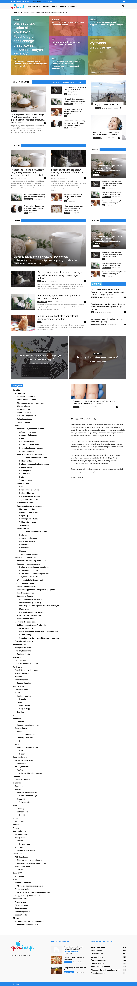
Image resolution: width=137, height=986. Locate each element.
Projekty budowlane (23, 651)
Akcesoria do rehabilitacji (27, 925)
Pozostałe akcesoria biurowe (31, 448)
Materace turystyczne (26, 850)
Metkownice (24, 609)
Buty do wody (24, 844)
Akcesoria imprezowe (24, 760)
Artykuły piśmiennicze (28, 435)
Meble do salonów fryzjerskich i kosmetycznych (38, 632)
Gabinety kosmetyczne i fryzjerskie (31, 625)
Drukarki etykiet (25, 461)
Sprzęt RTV (17, 873)
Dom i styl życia (21, 728)
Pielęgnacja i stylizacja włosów (27, 896)
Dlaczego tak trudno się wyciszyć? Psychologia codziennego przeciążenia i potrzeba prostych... (28, 117)
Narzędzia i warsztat (23, 648)
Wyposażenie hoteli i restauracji (30, 580)
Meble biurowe (23, 483)
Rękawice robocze (24, 419)
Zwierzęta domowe (25, 738)
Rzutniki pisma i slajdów (28, 519)
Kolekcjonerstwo (22, 767)
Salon (19, 702)
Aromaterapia (49, 6)
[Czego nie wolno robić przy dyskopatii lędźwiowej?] (56, 949)
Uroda (15, 879)
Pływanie (20, 841)
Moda (53, 58)
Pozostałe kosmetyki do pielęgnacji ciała (33, 892)
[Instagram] (120, 1)
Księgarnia (17, 783)
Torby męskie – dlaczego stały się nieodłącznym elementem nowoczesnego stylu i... (74, 123)
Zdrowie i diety (25, 802)
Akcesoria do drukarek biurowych (33, 458)
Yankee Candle (21, 915)
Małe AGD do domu (22, 867)
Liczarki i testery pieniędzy (30, 603)
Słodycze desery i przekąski (26, 664)
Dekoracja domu (21, 689)
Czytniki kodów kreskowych (30, 599)
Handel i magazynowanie (25, 583)
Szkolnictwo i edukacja (24, 641)
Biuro (17, 425)
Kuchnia (20, 731)
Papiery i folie (25, 474)
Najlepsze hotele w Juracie (106, 105)
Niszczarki (23, 551)
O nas (44, 1)
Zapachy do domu (67, 6)
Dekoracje (93, 19)
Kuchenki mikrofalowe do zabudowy (31, 863)
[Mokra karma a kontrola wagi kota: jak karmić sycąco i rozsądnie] (68, 48)
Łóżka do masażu (26, 628)
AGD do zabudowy (68, 82)
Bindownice (24, 535)
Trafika (20, 770)
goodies (15, 53)
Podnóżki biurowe (26, 493)
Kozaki (22, 815)
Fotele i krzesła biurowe (29, 490)
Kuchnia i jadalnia (24, 696)
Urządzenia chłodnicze (28, 570)
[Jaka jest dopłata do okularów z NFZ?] (56, 970)
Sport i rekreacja (19, 831)
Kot (15, 58)
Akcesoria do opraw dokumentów (33, 532)
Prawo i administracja (96, 39)
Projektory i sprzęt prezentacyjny (30, 506)
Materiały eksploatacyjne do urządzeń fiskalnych (39, 606)
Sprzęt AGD (17, 854)
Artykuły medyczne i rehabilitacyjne (29, 921)
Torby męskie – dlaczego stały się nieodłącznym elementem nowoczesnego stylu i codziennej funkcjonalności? (64, 12)
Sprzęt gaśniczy (23, 422)
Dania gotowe (20, 661)
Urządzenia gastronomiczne (28, 564)
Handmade (17, 718)
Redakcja (35, 363)
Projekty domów (23, 654)
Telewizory (19, 876)
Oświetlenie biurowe (25, 503)
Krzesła (22, 699)
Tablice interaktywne (27, 522)
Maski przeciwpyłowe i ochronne (30, 403)
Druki (21, 438)
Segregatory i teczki (27, 451)
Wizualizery (24, 525)
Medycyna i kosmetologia (25, 622)
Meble (17, 693)
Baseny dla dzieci (24, 683)
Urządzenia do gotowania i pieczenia (34, 574)
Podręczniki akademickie (27, 793)
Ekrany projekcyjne (27, 509)
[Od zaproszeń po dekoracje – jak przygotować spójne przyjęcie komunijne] (107, 28)
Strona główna (37, 1)
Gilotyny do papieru (27, 541)
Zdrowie (16, 19)
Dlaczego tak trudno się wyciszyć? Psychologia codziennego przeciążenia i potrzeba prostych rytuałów (107, 169)
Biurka (22, 487)
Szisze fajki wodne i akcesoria (31, 773)
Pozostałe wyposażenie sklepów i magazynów (40, 352)
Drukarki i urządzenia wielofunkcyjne (34, 464)
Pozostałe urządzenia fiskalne (31, 612)
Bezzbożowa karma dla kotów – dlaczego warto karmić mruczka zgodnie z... (75, 90)
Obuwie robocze (23, 406)
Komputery (17, 776)
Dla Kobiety (19, 809)
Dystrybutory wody (26, 442)
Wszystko (56, 82)
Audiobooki (96, 138)
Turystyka (19, 847)
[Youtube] (124, 1)
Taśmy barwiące (25, 480)
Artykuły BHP (20, 393)
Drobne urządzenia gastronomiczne (34, 567)
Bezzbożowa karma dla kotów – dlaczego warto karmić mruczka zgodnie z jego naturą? (112, 183)
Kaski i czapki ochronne (26, 400)
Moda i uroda (20, 822)
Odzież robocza (23, 409)
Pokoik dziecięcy (22, 673)
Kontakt (50, 1)
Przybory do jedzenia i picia (28, 725)
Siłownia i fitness (22, 834)
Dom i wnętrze (56, 19)
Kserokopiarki (25, 471)
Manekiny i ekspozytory (26, 586)
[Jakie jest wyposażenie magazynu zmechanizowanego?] (39, 359)
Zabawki (18, 677)
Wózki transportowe (25, 619)
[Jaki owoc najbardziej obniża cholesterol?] (56, 960)
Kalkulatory (23, 545)
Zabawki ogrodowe (22, 680)
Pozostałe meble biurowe (29, 496)
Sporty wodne (20, 838)
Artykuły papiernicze (27, 432)
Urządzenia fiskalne (25, 596)
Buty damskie (22, 812)
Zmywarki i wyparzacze (28, 577)
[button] (123, 6)
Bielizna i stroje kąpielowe (27, 747)
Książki (18, 789)
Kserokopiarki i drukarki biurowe (30, 454)
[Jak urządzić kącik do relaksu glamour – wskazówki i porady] (68, 28)
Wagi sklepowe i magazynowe (29, 615)
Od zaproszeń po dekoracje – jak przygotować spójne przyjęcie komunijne (74, 208)
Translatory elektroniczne (30, 554)
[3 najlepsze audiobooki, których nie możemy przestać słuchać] (108, 127)
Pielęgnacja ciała (22, 889)
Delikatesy (17, 657)
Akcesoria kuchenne (27, 735)
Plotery (22, 477)
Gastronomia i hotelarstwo (25, 557)
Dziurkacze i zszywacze (29, 445)
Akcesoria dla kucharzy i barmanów (31, 561)
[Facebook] (117, 1)
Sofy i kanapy (24, 709)
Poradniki (21, 799)
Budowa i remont (19, 644)
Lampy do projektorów (28, 512)
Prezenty (16, 828)
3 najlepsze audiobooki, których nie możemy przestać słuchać (106, 133)
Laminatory (23, 548)
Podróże (98, 108)
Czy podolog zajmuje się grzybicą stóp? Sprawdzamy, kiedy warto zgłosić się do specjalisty (95, 402)
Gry (14, 715)
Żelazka (20, 870)
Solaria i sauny (25, 635)
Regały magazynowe (25, 593)
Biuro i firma (33, 6)
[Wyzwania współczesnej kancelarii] (107, 55)
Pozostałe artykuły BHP (26, 416)
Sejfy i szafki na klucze (28, 500)
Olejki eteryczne (21, 905)
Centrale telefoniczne (28, 538)
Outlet (15, 818)
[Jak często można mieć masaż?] (97, 358)
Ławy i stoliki (24, 706)
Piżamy (22, 754)
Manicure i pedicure (23, 883)
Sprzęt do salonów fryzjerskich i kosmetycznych (39, 638)
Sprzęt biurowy (23, 529)
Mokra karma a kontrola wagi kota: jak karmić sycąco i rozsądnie (74, 112)
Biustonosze (24, 751)
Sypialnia (20, 712)
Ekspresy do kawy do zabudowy (29, 860)
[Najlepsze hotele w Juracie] (108, 92)
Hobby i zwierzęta (20, 757)
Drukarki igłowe (25, 467)
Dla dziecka (17, 667)
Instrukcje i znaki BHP (26, 396)
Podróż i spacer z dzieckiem (26, 670)
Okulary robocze (24, 413)
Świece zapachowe (22, 912)
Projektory (23, 516)
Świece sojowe (21, 908)
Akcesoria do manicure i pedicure (30, 886)
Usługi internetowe (22, 780)
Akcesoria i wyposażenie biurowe (30, 429)
